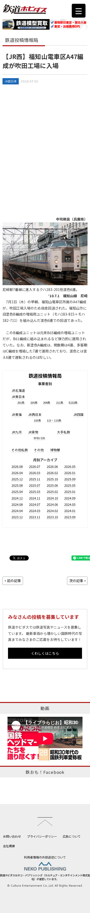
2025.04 (17, 491)
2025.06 (52, 485)
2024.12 (17, 498)
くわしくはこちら (45, 653)
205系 (34, 402)
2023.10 (52, 517)
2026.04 (17, 472)
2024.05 (70, 504)
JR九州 (17, 432)
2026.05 (70, 466)
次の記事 (76, 580)
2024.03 (34, 510)
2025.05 (70, 485)
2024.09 (70, 498)
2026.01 (70, 472)
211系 (59, 402)
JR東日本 (18, 396)
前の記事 (14, 580)
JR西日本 (10, 81)
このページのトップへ (45, 821)
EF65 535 (39, 438)
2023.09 (70, 517)
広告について (72, 836)
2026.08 (17, 466)
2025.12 (17, 479)
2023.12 (17, 517)
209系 (46, 402)
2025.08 (17, 485)
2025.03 (34, 491)
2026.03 (34, 472)
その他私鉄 (20, 449)
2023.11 (34, 517)
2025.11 (34, 479)
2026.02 (52, 472)
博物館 (55, 449)
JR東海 (17, 414)
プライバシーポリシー (42, 836)
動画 (45, 708)
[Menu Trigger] (79, 11)
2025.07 (34, 485)
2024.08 (17, 504)
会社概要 (9, 846)
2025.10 (52, 479)
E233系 (73, 402)
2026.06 (52, 466)
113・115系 (54, 420)
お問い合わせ (12, 836)
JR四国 (78, 414)
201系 (20, 402)
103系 (37, 420)
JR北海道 (18, 390)
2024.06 (52, 504)
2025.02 (52, 491)
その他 (39, 449)
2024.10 (52, 498)
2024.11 (34, 498)
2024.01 (70, 510)
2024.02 (52, 510)
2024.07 (34, 504)
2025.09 (70, 479)
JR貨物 (33, 432)
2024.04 (17, 510)
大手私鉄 (63, 432)
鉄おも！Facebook (45, 772)
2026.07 (34, 466)
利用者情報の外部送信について (45, 857)
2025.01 (70, 491)
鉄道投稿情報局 (45, 375)
